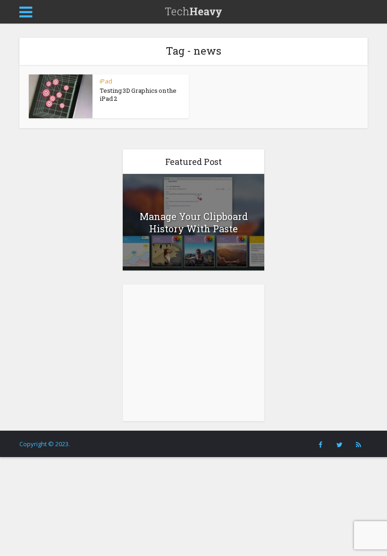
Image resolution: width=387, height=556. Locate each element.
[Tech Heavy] (193, 10)
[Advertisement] (193, 353)
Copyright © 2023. (44, 444)
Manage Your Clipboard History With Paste (194, 222)
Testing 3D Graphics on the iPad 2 (138, 94)
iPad (106, 81)
